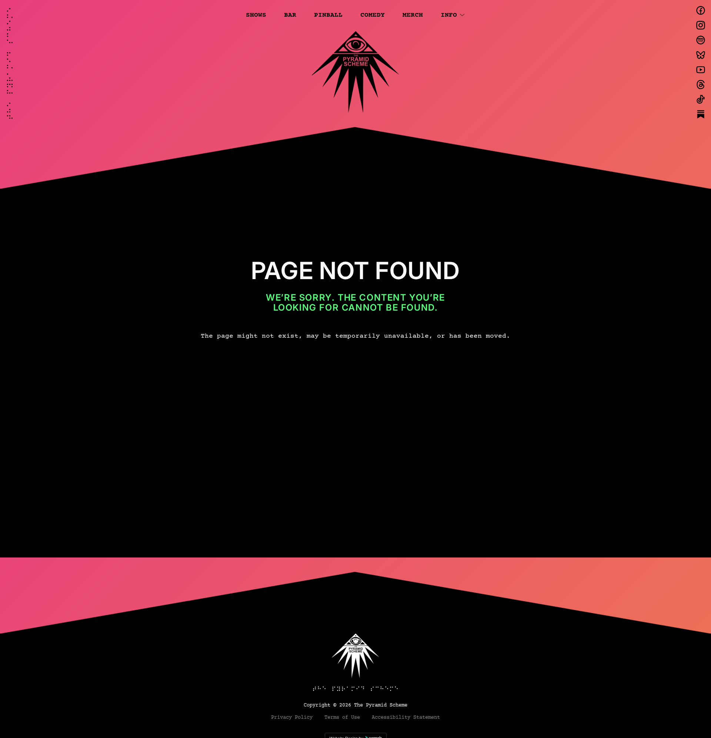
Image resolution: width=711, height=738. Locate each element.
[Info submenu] (462, 14)
